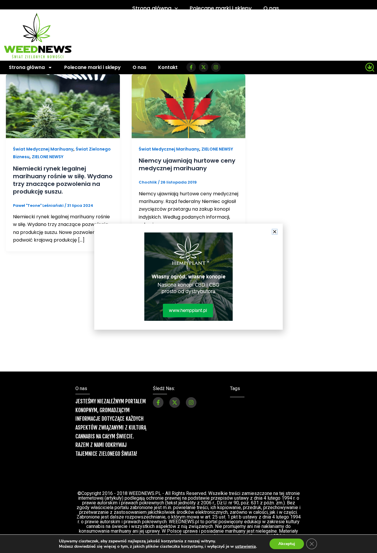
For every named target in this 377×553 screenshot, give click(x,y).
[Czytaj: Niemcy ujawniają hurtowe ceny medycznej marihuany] (189, 106)
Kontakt (168, 67)
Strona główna (151, 8)
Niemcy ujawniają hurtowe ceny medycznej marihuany (187, 164)
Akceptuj (286, 544)
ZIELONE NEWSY (47, 157)
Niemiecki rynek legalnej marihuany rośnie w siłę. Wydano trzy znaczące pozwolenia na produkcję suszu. (63, 180)
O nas (271, 8)
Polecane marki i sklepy (221, 8)
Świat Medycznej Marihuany (43, 149)
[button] (274, 232)
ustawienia (245, 546)
